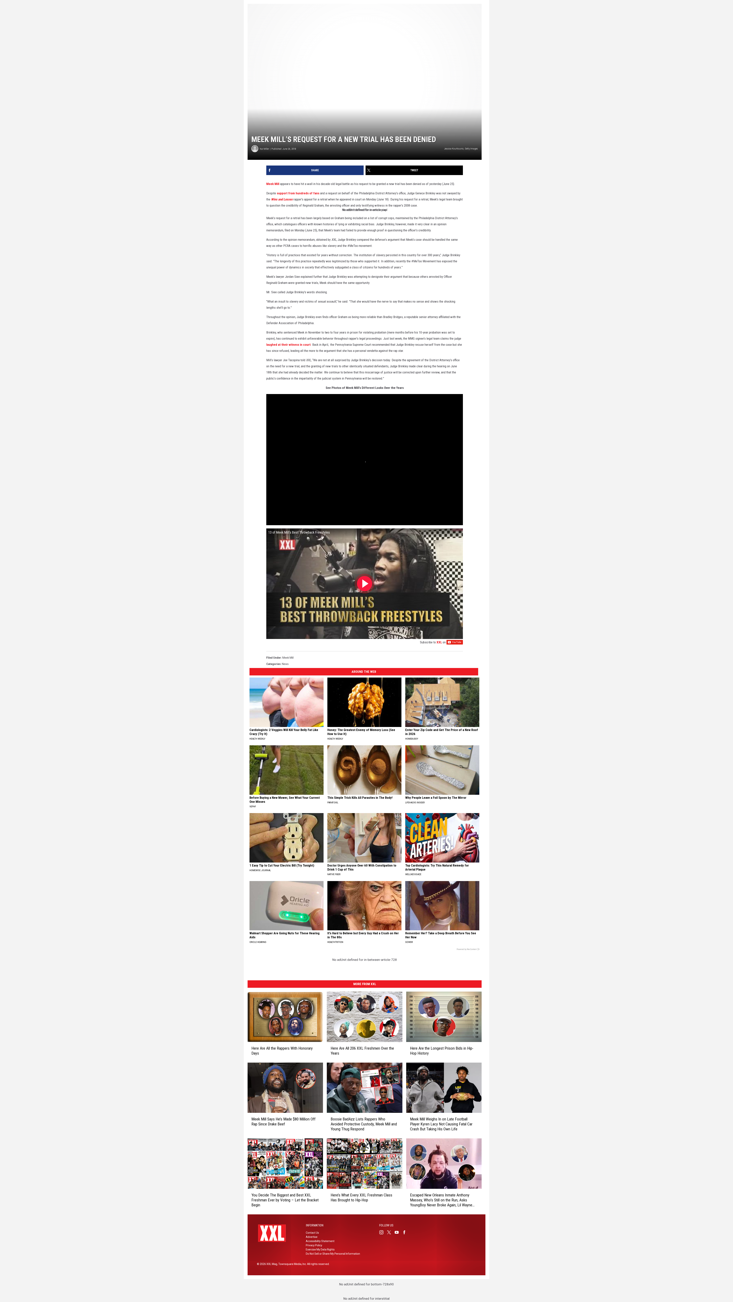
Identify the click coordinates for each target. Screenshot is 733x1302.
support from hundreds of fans (298, 193)
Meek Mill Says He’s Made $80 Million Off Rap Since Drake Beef (283, 1121)
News (285, 664)
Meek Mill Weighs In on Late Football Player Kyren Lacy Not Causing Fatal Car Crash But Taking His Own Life (441, 1124)
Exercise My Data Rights (320, 1249)
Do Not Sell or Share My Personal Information (333, 1253)
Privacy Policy (314, 1245)
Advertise (311, 1236)
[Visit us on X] (390, 1232)
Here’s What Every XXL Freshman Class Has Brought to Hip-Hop (361, 1197)
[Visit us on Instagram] (383, 1232)
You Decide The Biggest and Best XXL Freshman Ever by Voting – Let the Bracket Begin (285, 1200)
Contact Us (312, 1232)
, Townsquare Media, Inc (291, 1264)
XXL (439, 642)
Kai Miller (264, 148)
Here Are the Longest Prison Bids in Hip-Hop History (441, 1050)
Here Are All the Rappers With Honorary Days (282, 1050)
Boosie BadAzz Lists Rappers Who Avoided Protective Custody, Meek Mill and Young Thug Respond (364, 1124)
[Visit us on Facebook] (406, 1232)
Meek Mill (273, 184)
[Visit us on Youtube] (398, 1232)
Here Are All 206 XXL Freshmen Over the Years (362, 1050)
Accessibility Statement (320, 1241)
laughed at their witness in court (288, 344)
